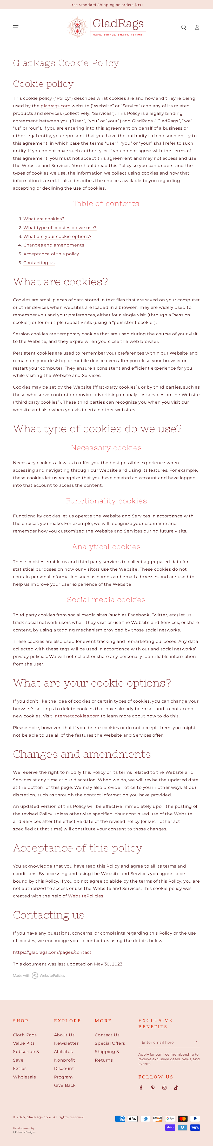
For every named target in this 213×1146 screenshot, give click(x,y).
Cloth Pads (25, 1034)
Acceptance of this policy (51, 253)
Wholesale (24, 1077)
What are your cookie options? (57, 236)
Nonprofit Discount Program (64, 1069)
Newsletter (66, 1043)
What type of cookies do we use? (60, 227)
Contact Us (107, 1034)
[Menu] (16, 27)
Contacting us (39, 262)
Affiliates (63, 1051)
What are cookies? (43, 218)
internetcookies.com (76, 716)
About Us (64, 1034)
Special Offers (110, 1043)
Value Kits (24, 1043)
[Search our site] (183, 27)
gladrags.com (55, 105)
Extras (20, 1068)
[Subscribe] (197, 1042)
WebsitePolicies (85, 896)
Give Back (65, 1085)
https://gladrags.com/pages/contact (52, 952)
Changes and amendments (53, 245)
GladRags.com (39, 1117)
